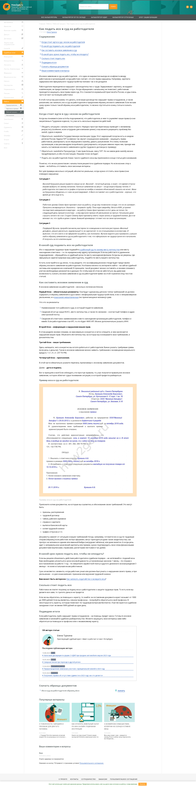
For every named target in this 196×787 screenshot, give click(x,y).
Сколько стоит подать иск (53, 58)
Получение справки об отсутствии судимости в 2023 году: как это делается (73, 675)
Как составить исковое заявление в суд (59, 50)
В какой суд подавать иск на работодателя (61, 46)
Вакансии (103, 779)
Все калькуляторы (49, 17)
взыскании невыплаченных (66, 297)
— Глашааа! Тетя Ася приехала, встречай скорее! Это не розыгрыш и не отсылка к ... (53, 736)
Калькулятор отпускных (123, 17)
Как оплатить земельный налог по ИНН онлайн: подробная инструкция (85, 726)
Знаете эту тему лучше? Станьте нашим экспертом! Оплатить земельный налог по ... (85, 737)
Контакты (74, 779)
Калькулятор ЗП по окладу (74, 17)
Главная (42, 24)
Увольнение (10, 115)
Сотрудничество (88, 779)
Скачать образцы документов (55, 66)
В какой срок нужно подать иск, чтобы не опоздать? (65, 54)
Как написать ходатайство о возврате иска (86, 579)
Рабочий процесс (59, 24)
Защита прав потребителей (9, 44)
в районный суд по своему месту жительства (99, 249)
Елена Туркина (52, 32)
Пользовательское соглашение (123, 779)
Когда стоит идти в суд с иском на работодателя (63, 42)
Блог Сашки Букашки (148, 17)
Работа (49, 24)
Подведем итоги (49, 62)
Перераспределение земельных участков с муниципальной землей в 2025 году (74, 669)
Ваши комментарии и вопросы (55, 70)
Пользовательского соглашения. (92, 763)
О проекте (63, 779)
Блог (5, 148)
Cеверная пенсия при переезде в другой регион (62, 662)
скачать (121, 690)
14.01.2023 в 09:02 (44, 756)
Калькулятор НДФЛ (99, 17)
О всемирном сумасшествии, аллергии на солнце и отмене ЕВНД (117, 726)
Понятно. (143, 784)
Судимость (54, 673)
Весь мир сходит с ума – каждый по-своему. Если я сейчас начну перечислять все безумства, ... (117, 737)
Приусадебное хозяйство (57, 666)
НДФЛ (53, 653)
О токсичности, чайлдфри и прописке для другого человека (51, 726)
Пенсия (53, 659)
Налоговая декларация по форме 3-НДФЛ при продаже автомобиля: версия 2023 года (77, 655)
